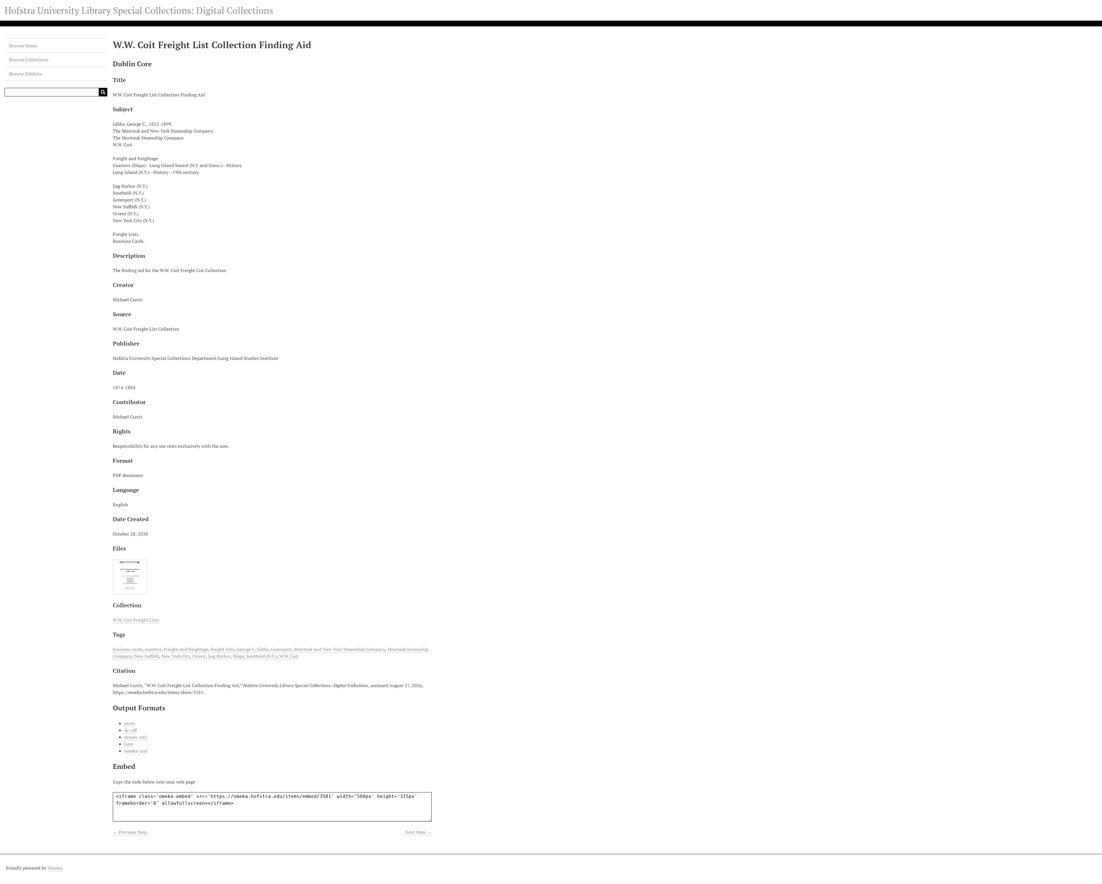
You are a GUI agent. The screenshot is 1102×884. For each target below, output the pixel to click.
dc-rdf (130, 730)
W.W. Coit (289, 656)
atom (129, 723)
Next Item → (418, 832)
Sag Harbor (219, 656)
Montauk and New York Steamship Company (339, 649)
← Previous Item (130, 832)
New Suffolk (146, 656)
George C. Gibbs (252, 649)
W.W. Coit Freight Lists (136, 620)
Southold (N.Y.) (261, 656)
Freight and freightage (186, 649)
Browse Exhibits (25, 74)
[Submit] (103, 92)
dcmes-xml (135, 737)
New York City (175, 656)
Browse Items (23, 45)
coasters (153, 649)
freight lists (222, 649)
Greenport (281, 649)
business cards (127, 649)
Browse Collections (28, 60)
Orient (199, 656)
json (128, 744)
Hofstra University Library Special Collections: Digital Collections (139, 10)
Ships (238, 656)
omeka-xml (136, 751)
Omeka (55, 868)
